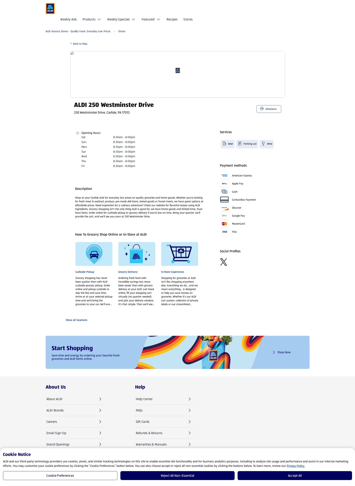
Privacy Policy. (296, 466)
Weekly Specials (118, 19)
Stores (188, 19)
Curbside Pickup (84, 272)
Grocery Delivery (128, 272)
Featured (148, 19)
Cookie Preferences (60, 475)
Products (89, 19)
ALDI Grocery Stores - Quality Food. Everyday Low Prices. (78, 31)
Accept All (295, 475)
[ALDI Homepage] (50, 8)
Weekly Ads (68, 19)
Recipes (172, 19)
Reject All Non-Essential (177, 475)
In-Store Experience (172, 272)
